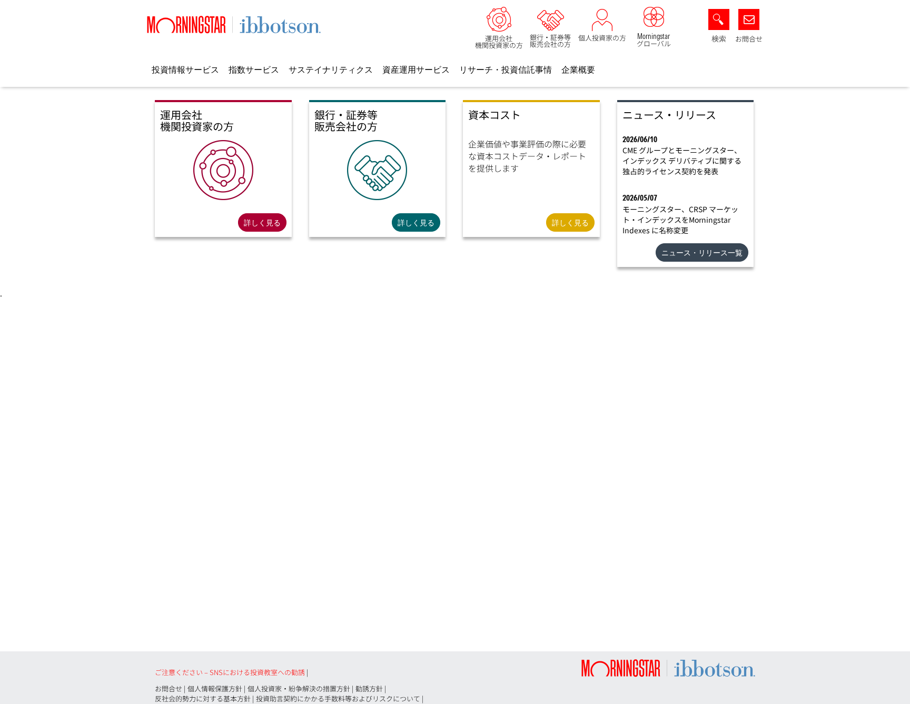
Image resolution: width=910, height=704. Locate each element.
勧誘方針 (369, 688)
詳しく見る (262, 222)
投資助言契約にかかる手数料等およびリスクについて (338, 698)
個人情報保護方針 (214, 688)
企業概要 (578, 69)
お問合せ (749, 38)
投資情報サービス (185, 69)
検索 (718, 38)
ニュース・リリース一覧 (702, 252)
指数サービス (254, 69)
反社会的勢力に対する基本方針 (203, 698)
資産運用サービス (416, 69)
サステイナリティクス (331, 69)
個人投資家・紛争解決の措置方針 (299, 688)
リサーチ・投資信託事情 (505, 69)
